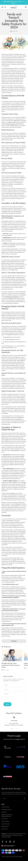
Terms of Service (14, 680)
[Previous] (1, 2)
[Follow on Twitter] (6, 842)
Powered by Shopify (18, 856)
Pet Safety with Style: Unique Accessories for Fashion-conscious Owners (10, 665)
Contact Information (5, 824)
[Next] (26, 2)
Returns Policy (4, 829)
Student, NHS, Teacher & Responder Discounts (6, 815)
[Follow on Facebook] (2, 842)
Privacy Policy (6, 680)
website (14, 559)
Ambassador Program (6, 809)
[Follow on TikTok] (14, 842)
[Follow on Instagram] (10, 842)
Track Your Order (5, 807)
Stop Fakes (3, 812)
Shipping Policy (5, 826)
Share (15, 641)
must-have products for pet (11, 124)
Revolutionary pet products (12, 296)
